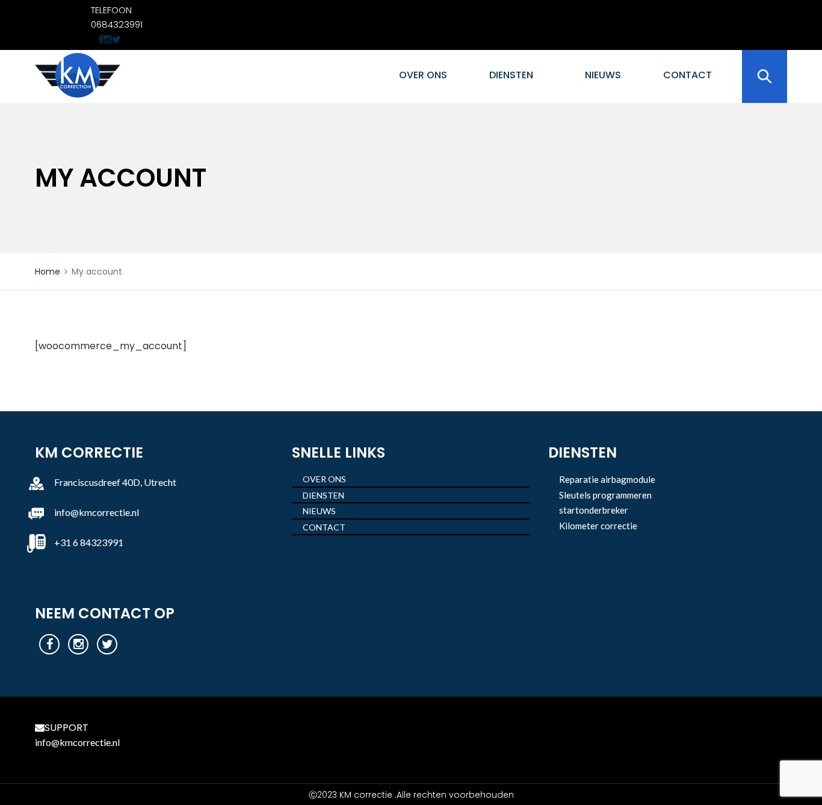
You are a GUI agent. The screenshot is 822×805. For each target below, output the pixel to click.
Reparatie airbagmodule (607, 479)
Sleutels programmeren (605, 495)
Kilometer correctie (598, 525)
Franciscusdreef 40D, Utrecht (115, 482)
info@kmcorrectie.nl (96, 512)
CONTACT (687, 75)
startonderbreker (593, 510)
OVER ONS (423, 75)
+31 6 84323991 (88, 542)
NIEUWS (603, 75)
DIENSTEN (511, 75)
